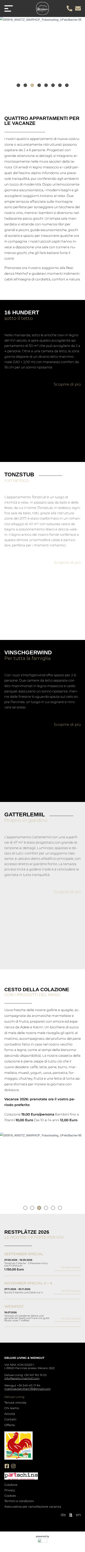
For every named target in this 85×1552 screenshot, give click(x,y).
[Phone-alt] (69, 8)
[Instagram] (13, 1466)
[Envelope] (78, 8)
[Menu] (8, 8)
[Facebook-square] (6, 1466)
